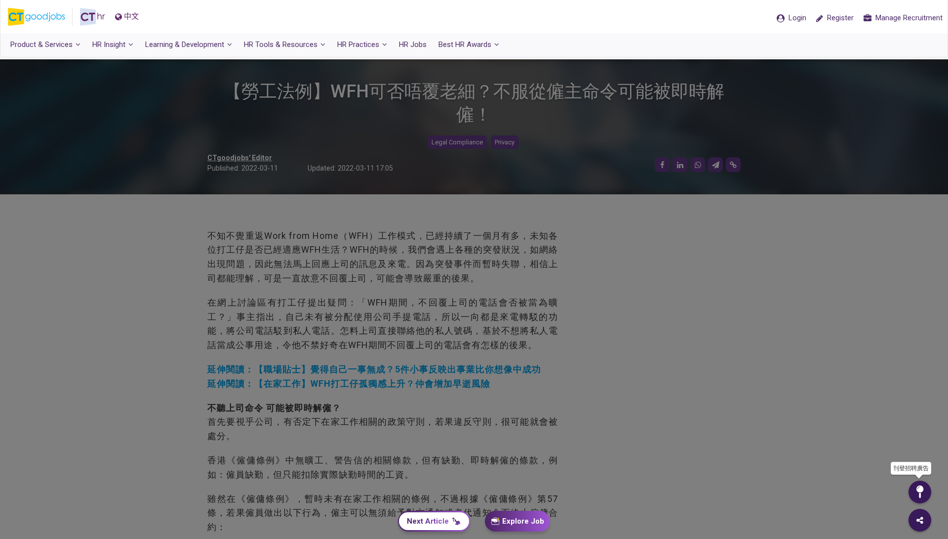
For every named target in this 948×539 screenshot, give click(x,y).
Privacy (504, 142)
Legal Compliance (457, 142)
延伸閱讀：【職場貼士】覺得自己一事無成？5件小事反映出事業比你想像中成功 (374, 369)
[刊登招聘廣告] (919, 492)
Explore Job (523, 521)
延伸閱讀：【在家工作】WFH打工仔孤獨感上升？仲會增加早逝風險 (348, 383)
